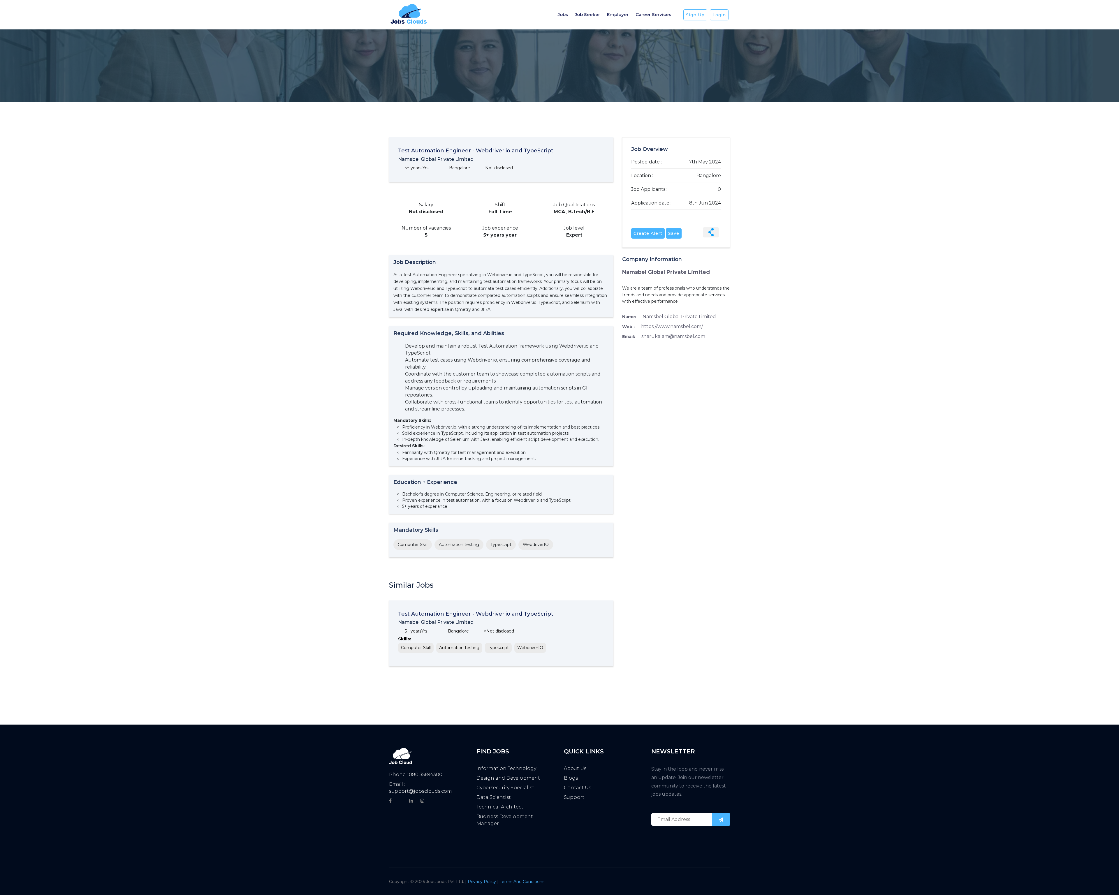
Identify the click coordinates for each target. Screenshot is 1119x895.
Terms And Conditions (522, 881)
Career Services (653, 14)
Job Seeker (587, 14)
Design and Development (508, 778)
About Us (575, 768)
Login (719, 14)
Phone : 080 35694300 (415, 774)
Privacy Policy (482, 881)
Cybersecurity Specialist (505, 787)
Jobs (563, 14)
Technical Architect (499, 807)
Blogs (571, 778)
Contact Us (577, 787)
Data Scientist (493, 797)
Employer (618, 14)
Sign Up (695, 14)
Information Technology (506, 768)
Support (574, 797)
